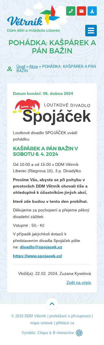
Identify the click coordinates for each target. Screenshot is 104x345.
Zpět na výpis (78, 282)
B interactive (63, 333)
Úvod (20, 66)
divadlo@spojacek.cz (41, 247)
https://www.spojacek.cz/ (37, 256)
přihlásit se (65, 323)
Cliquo (43, 333)
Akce (33, 66)
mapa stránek (41, 323)
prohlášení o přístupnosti (70, 316)
